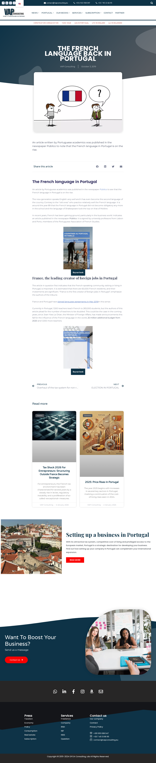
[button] (38, 12)
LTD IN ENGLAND (98, 23)
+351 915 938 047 (83, 3)
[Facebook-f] (73, 691)
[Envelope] (101, 691)
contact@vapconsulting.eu (57, 3)
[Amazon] (92, 691)
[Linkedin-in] (64, 691)
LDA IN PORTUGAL (82, 23)
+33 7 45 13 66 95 (105, 3)
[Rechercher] (152, 3)
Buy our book (78, 272)
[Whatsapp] (14, 3)
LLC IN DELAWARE (115, 23)
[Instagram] (10, 3)
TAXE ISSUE (66, 23)
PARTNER (119, 13)
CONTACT (108, 13)
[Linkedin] (6, 3)
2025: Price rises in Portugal (102, 482)
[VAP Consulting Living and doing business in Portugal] (14, 13)
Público (103, 189)
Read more (75, 560)
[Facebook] (3, 3)
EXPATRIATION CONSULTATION (46, 23)
